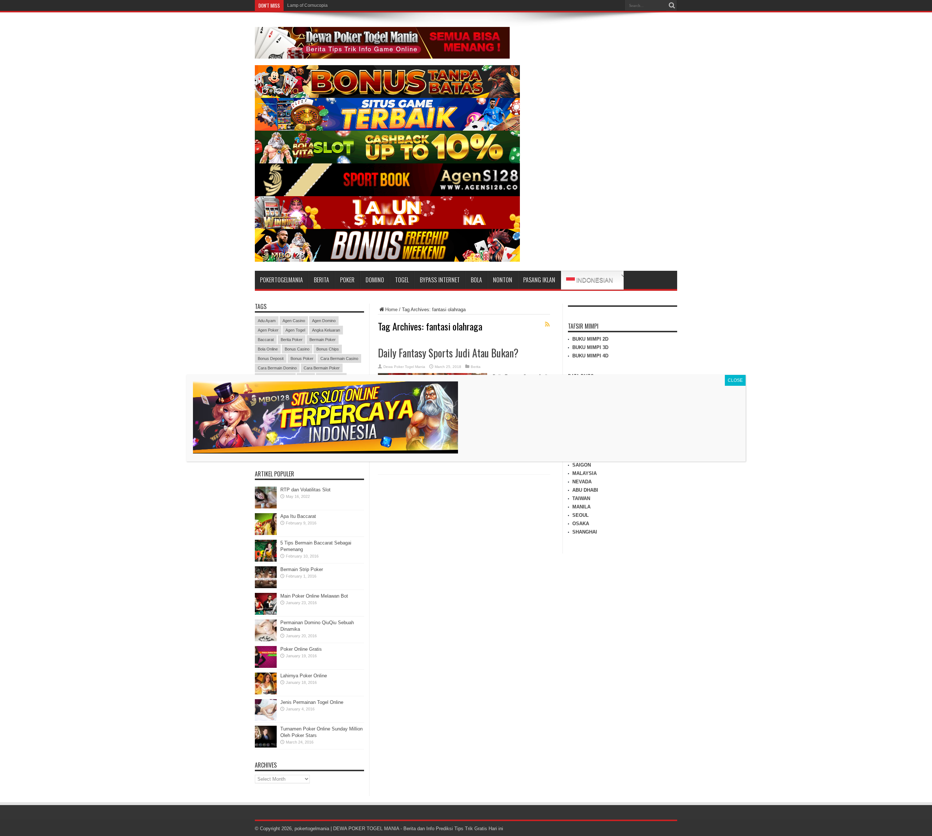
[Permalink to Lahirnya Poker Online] (266, 693)
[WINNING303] (387, 227)
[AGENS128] (387, 194)
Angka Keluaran (326, 330)
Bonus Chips (327, 349)
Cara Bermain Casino (339, 358)
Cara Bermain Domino (277, 368)
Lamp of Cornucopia (307, 5)
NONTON (502, 280)
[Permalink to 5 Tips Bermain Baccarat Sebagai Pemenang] (266, 560)
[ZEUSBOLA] (387, 129)
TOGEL (402, 280)
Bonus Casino (297, 349)
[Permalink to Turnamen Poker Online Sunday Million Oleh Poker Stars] (266, 746)
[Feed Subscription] (547, 324)
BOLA (476, 280)
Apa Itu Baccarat (298, 516)
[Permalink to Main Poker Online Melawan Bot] (266, 613)
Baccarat (266, 339)
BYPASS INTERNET (440, 280)
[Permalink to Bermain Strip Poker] (266, 586)
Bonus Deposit (271, 358)
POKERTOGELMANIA (281, 280)
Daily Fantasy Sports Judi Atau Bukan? (448, 352)
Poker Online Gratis (301, 649)
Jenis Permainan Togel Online (311, 702)
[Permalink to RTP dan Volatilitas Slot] (266, 507)
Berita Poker (292, 339)
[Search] (671, 5)
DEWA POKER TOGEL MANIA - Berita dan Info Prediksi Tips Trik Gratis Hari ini (418, 828)
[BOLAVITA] (387, 96)
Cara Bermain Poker (322, 368)
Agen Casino (294, 320)
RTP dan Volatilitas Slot (305, 489)
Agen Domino (324, 320)
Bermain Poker (322, 339)
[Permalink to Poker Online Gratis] (266, 666)
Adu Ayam (267, 320)
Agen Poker (268, 330)
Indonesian (594, 280)
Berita (476, 367)
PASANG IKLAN (539, 280)
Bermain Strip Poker (301, 569)
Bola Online (268, 349)
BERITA (321, 280)
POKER (347, 280)
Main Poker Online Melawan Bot (314, 596)
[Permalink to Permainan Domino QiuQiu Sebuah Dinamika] (266, 639)
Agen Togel (295, 330)
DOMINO (375, 280)
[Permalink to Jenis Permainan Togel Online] (266, 719)
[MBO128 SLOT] (325, 451)
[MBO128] (387, 260)
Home (391, 309)
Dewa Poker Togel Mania (404, 367)
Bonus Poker (302, 358)
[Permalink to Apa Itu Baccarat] (266, 533)
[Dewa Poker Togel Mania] (382, 53)
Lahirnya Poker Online (303, 675)
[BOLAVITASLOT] (387, 162)
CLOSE (735, 380)
